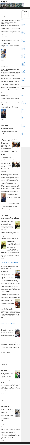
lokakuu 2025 (23, 25)
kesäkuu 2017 (23, 79)
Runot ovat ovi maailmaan (6, 367)
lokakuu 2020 (23, 54)
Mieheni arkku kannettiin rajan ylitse (8, 323)
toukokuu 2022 (23, 46)
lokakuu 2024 (23, 31)
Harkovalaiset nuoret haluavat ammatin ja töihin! (10, 122)
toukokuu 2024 (23, 34)
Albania (22, 101)
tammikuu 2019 (23, 64)
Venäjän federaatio (7, 46)
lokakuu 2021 (23, 49)
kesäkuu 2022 (23, 45)
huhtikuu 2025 (23, 27)
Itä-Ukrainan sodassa (3, 44)
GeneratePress (16, 443)
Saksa (22, 127)
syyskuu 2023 (23, 38)
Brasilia (22, 104)
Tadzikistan (22, 130)
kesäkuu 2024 (23, 33)
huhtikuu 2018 (23, 72)
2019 (22, 93)
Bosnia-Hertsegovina (23, 103)
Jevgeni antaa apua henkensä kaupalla (8, 63)
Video (7, 7)
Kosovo (22, 116)
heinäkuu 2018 (23, 69)
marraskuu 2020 (23, 53)
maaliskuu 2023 (23, 40)
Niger (22, 122)
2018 (22, 92)
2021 (22, 95)
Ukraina (3, 60)
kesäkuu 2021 (23, 50)
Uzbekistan (22, 135)
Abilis (22, 99)
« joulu (22, 19)
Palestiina (22, 124)
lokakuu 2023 (23, 37)
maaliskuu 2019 (23, 62)
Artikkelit (4, 7)
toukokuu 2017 (23, 80)
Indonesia (22, 109)
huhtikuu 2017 (23, 81)
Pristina (22, 125)
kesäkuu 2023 (23, 39)
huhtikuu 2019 (23, 61)
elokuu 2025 (22, 26)
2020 (22, 94)
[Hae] (29, 8)
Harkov (3, 208)
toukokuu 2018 (23, 71)
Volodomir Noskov (11, 209)
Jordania (22, 111)
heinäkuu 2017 (23, 78)
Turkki (22, 132)
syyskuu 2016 (23, 84)
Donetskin (6, 45)
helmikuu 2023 (23, 41)
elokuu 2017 (22, 77)
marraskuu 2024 (23, 30)
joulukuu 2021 (23, 48)
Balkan (22, 102)
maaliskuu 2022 (23, 47)
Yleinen (6, 208)
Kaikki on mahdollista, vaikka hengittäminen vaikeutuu (9, 263)
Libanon (22, 119)
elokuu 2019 (22, 58)
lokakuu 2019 (23, 56)
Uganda (22, 133)
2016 (1, 363)
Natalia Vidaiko (3, 364)
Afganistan (22, 100)
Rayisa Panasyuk (2, 319)
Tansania (22, 131)
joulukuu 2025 (23, 24)
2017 (1, 60)
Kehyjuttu (2, 7)
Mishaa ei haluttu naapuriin (6, 14)
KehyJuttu (3, 1)
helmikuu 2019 (23, 63)
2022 (22, 96)
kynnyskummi (23, 118)
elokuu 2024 (22, 32)
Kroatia (22, 117)
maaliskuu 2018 (23, 73)
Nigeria (22, 123)
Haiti (22, 107)
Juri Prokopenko (4, 399)
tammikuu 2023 (23, 42)
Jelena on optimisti (4, 212)
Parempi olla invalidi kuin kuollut (7, 403)
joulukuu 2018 (23, 65)
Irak (21, 110)
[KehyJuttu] (12, 4)
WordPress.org (23, 145)
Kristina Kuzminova (6, 209)
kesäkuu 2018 (23, 70)
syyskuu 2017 (23, 76)
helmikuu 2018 (23, 74)
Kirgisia (22, 115)
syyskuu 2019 (23, 57)
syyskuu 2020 (23, 55)
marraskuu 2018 (23, 66)
